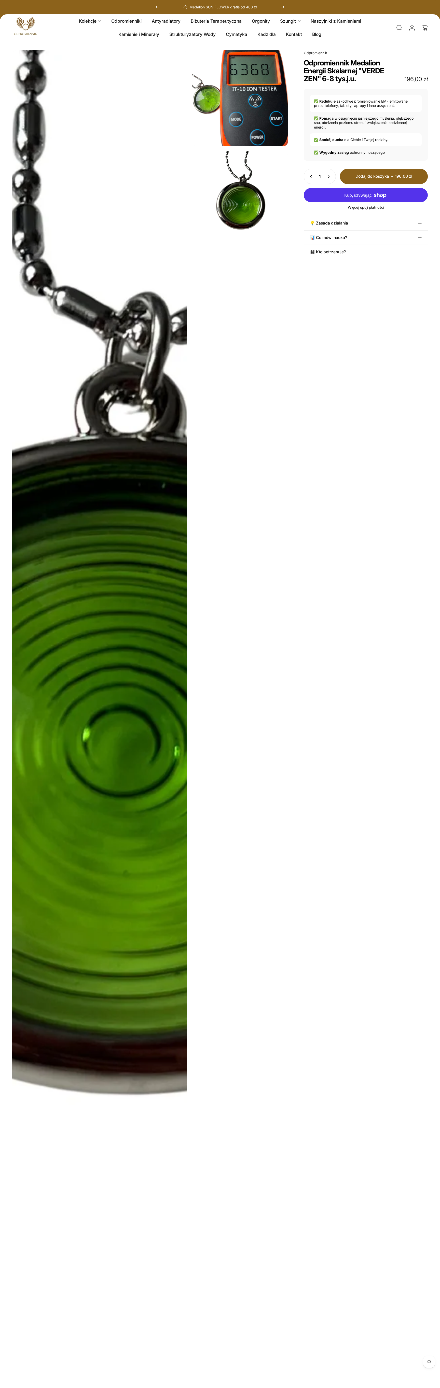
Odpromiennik (315, 53)
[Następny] (282, 7)
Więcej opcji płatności (366, 207)
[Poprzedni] (157, 7)
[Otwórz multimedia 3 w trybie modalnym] (240, 199)
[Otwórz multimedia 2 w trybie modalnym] (240, 98)
